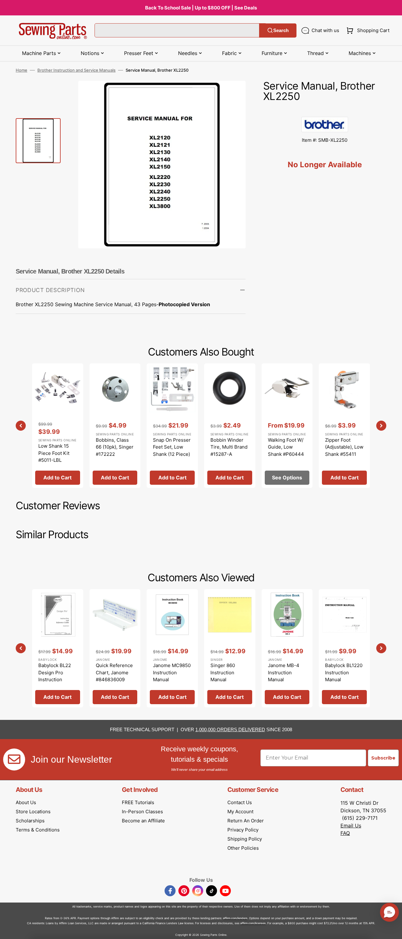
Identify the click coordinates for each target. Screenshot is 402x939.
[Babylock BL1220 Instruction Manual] (344, 648)
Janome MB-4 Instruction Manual (283, 672)
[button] (367, 30)
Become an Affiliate (143, 821)
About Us (26, 802)
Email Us (350, 825)
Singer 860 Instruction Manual (222, 672)
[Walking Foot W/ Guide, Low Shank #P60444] (287, 425)
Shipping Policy (244, 839)
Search (281, 30)
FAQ (345, 833)
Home (21, 70)
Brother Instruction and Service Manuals (76, 70)
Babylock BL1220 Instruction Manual (343, 672)
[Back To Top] (392, 929)
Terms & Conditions (38, 830)
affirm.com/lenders (235, 918)
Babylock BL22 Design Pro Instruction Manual (54, 676)
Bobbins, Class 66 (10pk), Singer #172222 (114, 447)
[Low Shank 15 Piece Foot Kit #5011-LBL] (57, 425)
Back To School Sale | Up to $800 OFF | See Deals (201, 8)
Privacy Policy (242, 830)
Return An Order (245, 821)
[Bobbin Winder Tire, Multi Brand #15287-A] (229, 425)
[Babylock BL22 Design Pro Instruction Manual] (57, 648)
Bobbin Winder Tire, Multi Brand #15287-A (228, 447)
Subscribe (383, 758)
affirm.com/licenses (253, 923)
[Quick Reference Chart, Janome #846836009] (115, 648)
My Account (240, 812)
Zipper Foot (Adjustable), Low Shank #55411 (344, 447)
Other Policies (243, 848)
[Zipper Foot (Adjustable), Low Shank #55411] (344, 425)
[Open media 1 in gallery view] (231, 95)
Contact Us (239, 802)
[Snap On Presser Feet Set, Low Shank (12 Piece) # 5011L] (172, 425)
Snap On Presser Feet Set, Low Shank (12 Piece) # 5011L (172, 450)
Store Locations (33, 812)
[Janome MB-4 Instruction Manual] (287, 648)
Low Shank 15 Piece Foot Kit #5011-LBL (53, 453)
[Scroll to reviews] (324, 110)
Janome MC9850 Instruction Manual (172, 672)
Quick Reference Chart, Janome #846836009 (114, 672)
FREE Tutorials (138, 802)
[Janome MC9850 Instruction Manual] (172, 648)
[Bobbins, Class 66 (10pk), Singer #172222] (115, 425)
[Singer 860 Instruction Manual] (229, 648)
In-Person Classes (142, 812)
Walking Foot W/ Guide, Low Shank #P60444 (286, 447)
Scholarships (30, 821)
